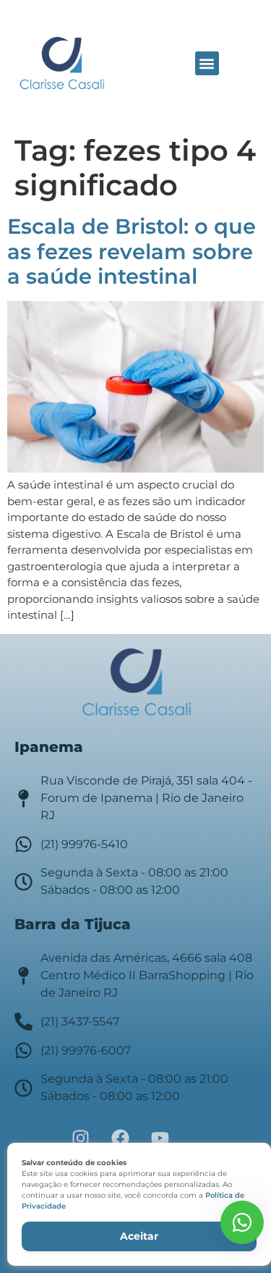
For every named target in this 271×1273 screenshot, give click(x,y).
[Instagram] (81, 1138)
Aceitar (139, 1236)
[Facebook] (121, 1138)
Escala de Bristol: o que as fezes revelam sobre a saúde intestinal (131, 251)
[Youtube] (160, 1138)
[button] (207, 63)
